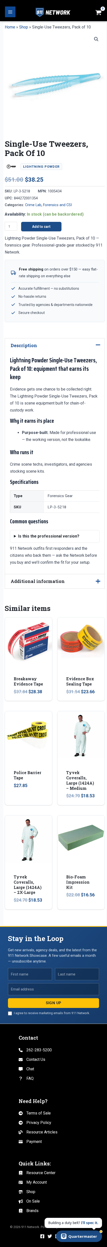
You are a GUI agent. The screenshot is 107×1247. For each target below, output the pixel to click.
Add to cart (41, 227)
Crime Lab (33, 205)
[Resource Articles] (38, 1132)
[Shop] (27, 1191)
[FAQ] (26, 1078)
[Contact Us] (32, 1059)
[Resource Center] (37, 1172)
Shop (23, 27)
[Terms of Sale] (35, 1113)
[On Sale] (29, 1201)
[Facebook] (42, 1236)
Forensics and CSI (57, 205)
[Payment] (30, 1141)
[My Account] (33, 1182)
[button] (96, 39)
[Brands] (29, 1210)
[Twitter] (50, 1236)
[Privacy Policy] (35, 1122)
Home (10, 27)
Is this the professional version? (48, 536)
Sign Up (53, 1003)
